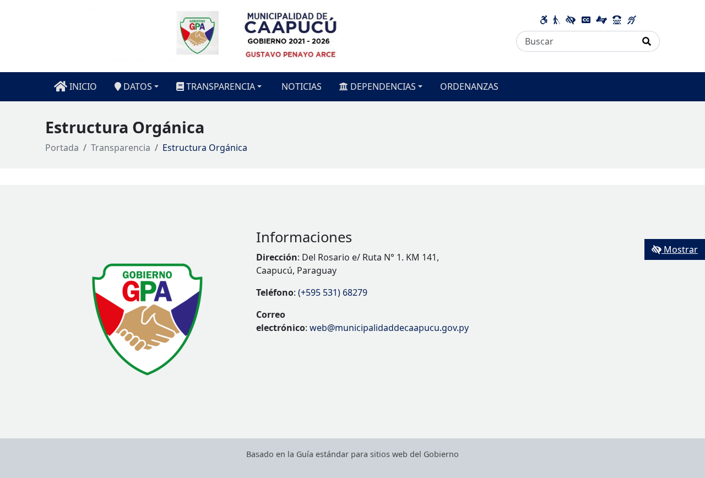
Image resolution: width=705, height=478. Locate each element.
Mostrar (679, 249)
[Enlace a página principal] (274, 35)
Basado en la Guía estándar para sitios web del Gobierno (352, 454)
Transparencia (120, 148)
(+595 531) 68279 (332, 292)
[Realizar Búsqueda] (647, 41)
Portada (62, 148)
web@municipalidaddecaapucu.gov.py (389, 328)
